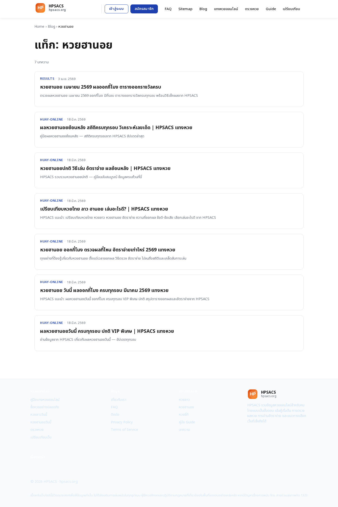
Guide (271, 9)
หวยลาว (184, 399)
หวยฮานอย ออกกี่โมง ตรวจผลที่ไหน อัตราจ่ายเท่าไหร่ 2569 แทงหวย (107, 250)
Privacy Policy (122, 422)
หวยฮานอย (186, 407)
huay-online (51, 119)
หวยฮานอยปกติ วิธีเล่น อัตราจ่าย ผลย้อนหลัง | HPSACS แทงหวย (105, 168)
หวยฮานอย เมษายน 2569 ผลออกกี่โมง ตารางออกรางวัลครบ (100, 87)
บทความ (184, 429)
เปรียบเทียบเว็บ (40, 437)
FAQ (168, 9)
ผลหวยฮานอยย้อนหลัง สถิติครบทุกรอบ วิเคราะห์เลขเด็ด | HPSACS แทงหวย (116, 127)
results (47, 78)
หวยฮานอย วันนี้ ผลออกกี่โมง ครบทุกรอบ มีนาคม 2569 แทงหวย (104, 290)
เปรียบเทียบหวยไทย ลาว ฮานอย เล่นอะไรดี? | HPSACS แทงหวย (104, 209)
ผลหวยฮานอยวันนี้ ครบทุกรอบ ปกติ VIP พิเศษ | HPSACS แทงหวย (107, 331)
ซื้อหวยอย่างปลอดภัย (44, 407)
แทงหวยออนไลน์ (226, 9)
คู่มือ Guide (187, 422)
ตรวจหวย (252, 9)
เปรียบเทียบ (291, 9)
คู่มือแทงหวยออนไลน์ (44, 399)
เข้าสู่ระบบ (116, 8)
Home (39, 26)
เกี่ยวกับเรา (118, 399)
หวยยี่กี (184, 414)
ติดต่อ (115, 414)
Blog (203, 9)
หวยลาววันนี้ (38, 414)
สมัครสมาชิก (144, 8)
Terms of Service (124, 429)
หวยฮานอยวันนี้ (40, 422)
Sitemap (185, 9)
